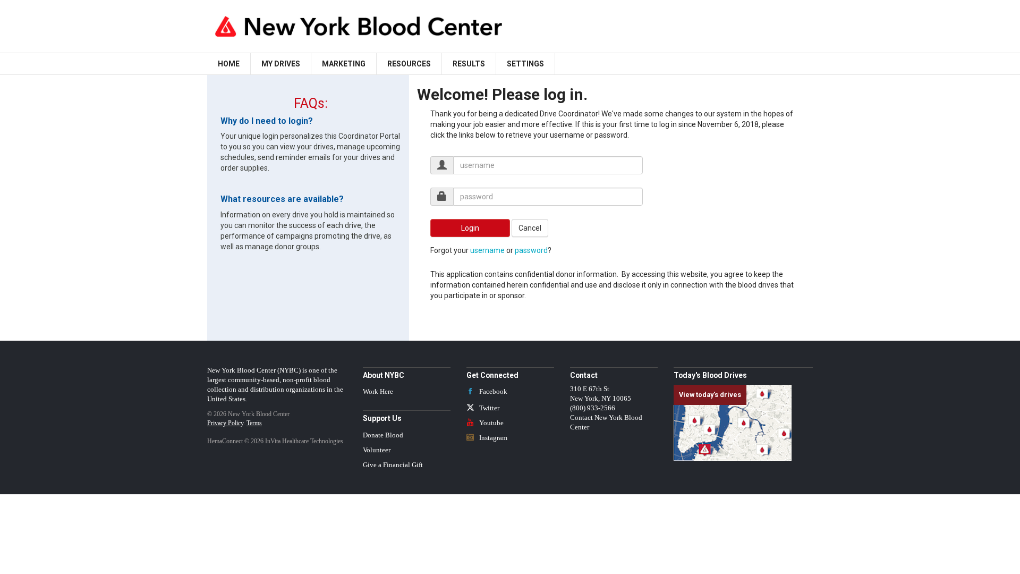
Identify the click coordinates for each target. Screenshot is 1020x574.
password (531, 250)
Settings (525, 64)
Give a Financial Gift (393, 465)
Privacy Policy (225, 423)
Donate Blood (383, 435)
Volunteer (376, 450)
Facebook (492, 391)
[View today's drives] (733, 422)
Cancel (529, 228)
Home (229, 64)
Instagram (492, 438)
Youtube (491, 423)
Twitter (488, 408)
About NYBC (383, 375)
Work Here (378, 391)
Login (470, 228)
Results (469, 64)
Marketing (344, 64)
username (487, 250)
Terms (254, 423)
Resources (409, 64)
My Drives (280, 64)
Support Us (382, 418)
